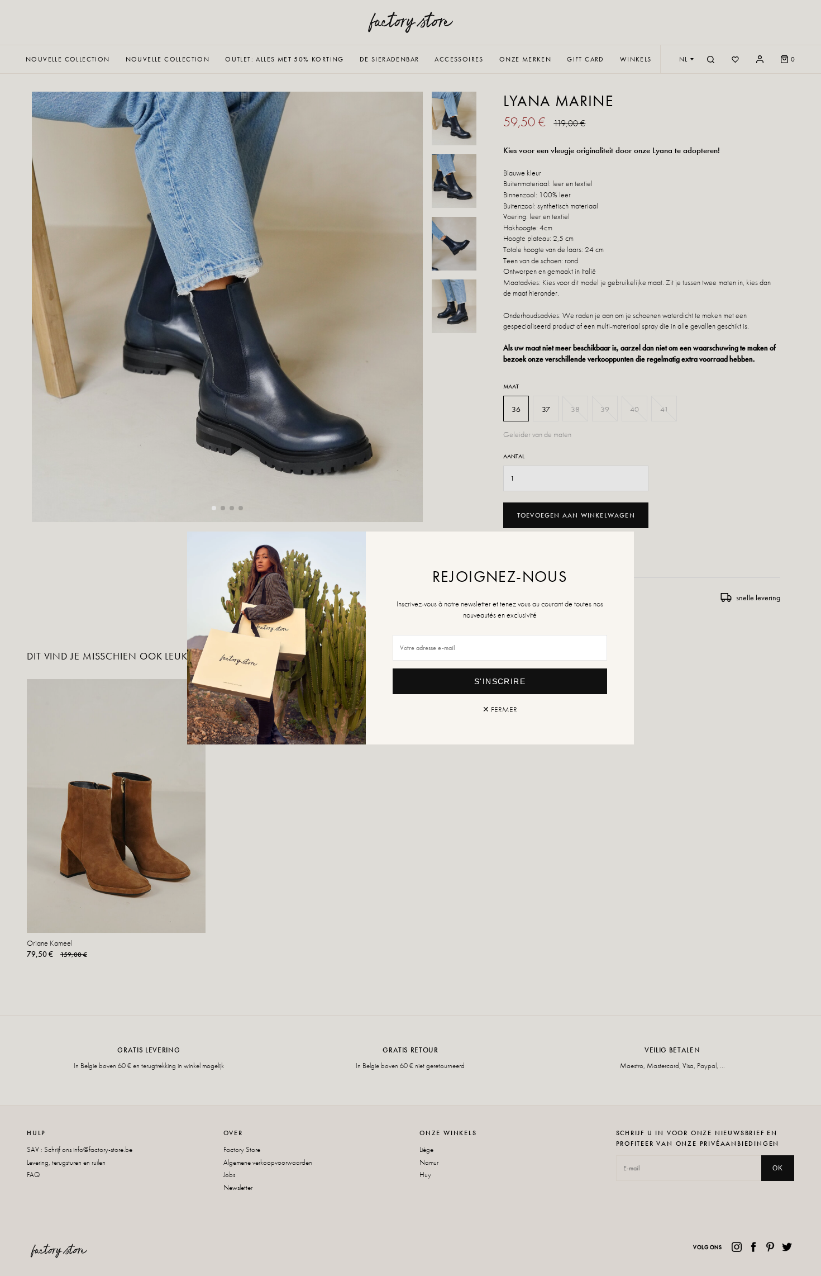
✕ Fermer (500, 709)
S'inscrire (500, 681)
